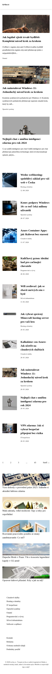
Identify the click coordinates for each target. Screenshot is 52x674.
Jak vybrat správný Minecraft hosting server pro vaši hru (35, 318)
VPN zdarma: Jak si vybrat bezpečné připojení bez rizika (32, 429)
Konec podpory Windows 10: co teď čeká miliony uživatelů (35, 206)
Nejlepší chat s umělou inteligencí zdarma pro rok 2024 (33, 401)
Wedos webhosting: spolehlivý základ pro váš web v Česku (35, 178)
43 (35, 462)
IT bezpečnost (25, 437)
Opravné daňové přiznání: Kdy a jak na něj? (22, 580)
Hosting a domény (27, 187)
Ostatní (4, 58)
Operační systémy (8, 109)
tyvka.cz (5, 4)
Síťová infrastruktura (27, 298)
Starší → (46, 462)
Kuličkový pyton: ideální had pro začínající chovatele (34, 262)
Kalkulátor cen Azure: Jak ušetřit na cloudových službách (33, 345)
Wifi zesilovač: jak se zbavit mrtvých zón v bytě (33, 290)
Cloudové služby (26, 239)
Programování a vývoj (28, 270)
